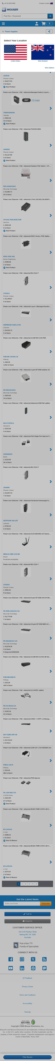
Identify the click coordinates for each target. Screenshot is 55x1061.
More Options (49, 68)
